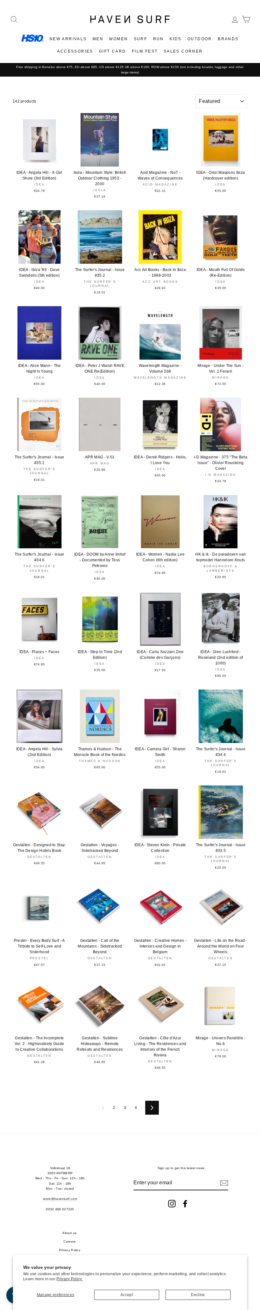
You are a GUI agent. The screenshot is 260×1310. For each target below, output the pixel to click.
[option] (130, 70)
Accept (126, 1295)
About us (69, 1233)
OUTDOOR (199, 39)
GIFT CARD (112, 51)
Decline (198, 1295)
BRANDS (228, 39)
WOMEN (118, 39)
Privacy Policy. (69, 1279)
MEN (98, 39)
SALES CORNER (183, 51)
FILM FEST (145, 51)
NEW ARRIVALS (68, 39)
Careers (69, 1241)
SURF (140, 39)
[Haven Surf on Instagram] (172, 1203)
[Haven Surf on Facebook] (185, 1203)
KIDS (176, 39)
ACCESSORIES (75, 51)
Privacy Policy (69, 1250)
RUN (158, 39)
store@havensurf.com (60, 1198)
